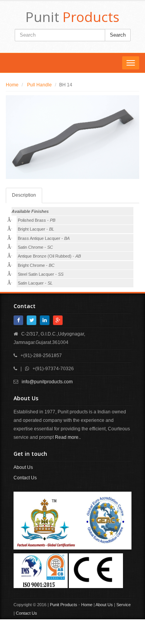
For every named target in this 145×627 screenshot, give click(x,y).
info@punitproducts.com (47, 381)
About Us (23, 467)
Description (24, 195)
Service (123, 604)
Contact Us (25, 477)
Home (12, 85)
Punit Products (63, 604)
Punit (72, 17)
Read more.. (68, 437)
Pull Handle (39, 85)
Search (118, 35)
